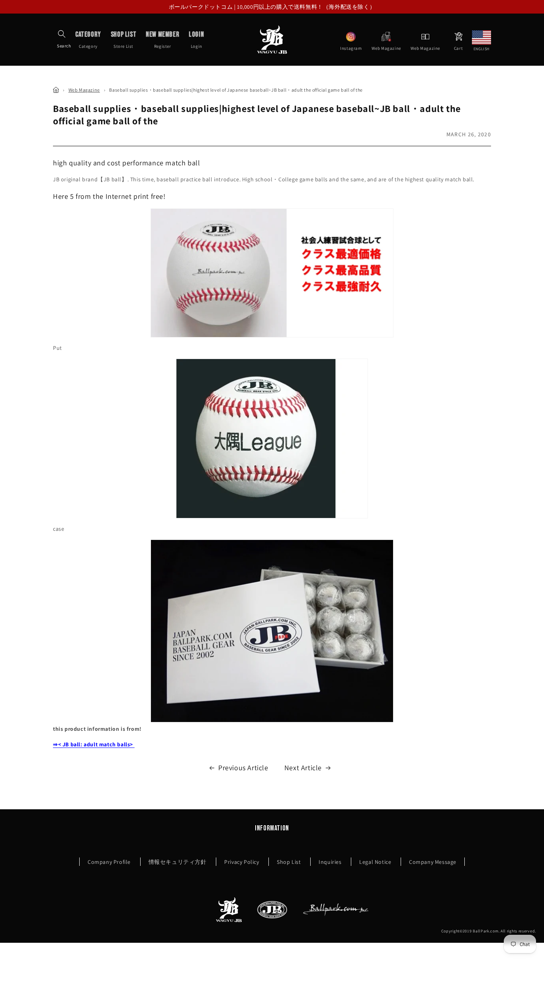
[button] (61, 34)
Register (162, 39)
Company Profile (109, 861)
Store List (123, 39)
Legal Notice (375, 861)
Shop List (289, 861)
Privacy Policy (241, 861)
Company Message (432, 861)
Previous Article (243, 767)
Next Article (303, 767)
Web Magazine (84, 90)
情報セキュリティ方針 (178, 861)
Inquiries (330, 861)
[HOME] (56, 90)
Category (88, 39)
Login (196, 39)
